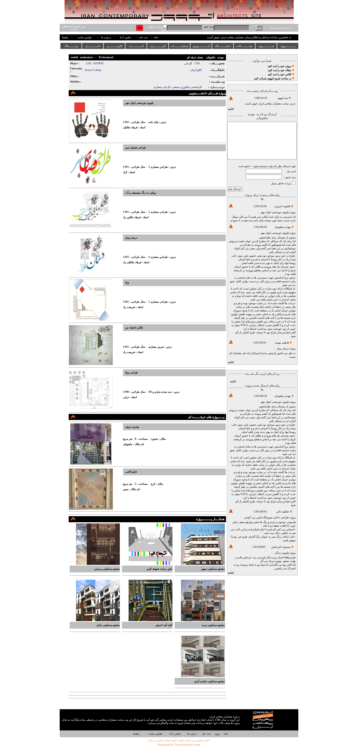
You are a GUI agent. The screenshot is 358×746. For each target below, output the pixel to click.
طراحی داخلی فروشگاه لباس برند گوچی (266, 517)
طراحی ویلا (131, 372)
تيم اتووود (282, 98)
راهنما (65, 37)
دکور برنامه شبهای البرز (159, 569)
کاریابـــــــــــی (114, 46)
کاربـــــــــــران (158, 46)
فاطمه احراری (282, 206)
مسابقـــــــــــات (179, 46)
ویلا (127, 282)
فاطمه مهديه (282, 342)
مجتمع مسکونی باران (108, 625)
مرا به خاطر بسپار (281, 183)
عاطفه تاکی (282, 511)
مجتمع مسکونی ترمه (213, 625)
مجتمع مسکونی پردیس (107, 569)
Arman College (93, 70)
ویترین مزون (132, 426)
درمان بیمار (283, 348)
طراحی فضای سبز (135, 147)
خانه (156, 37)
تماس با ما (125, 37)
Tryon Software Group (187, 744)
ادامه (231, 109)
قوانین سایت (84, 37)
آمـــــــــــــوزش (201, 46)
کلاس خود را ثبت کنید (279, 74)
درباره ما (106, 37)
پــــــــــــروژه (287, 46)
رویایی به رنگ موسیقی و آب (140, 192)
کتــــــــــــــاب (136, 46)
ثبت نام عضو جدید (280, 28)
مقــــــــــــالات (244, 46)
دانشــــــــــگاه (223, 46)
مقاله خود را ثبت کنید (279, 70)
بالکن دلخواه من (134, 327)
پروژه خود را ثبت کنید (279, 66)
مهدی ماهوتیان (282, 227)
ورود (217, 733)
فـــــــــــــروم (266, 46)
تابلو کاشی (131, 471)
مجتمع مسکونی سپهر (213, 569)
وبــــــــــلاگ (71, 46)
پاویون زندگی (281, 552)
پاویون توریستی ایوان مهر (275, 212)
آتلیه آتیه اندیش (164, 625)
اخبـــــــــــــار (92, 46)
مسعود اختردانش (281, 547)
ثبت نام (144, 37)
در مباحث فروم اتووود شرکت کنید (272, 78)
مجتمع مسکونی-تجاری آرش (209, 681)
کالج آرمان (196, 70)
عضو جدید (244, 166)
